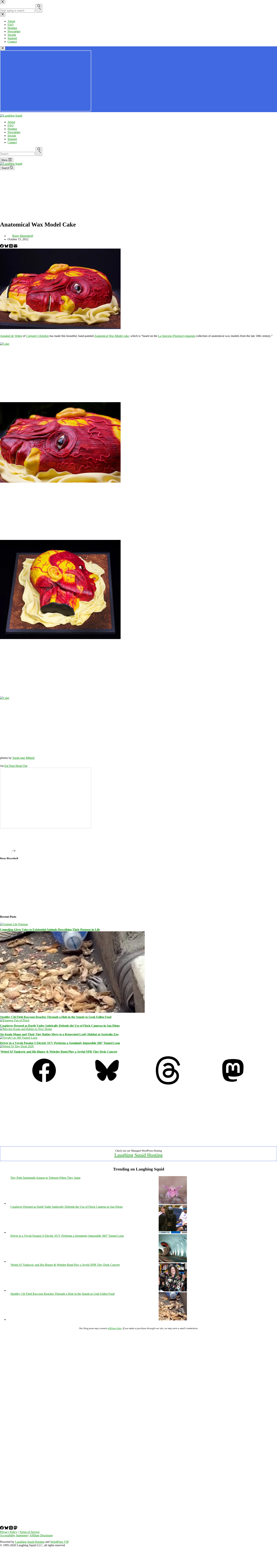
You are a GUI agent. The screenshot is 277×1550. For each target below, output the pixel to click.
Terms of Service (29, 1532)
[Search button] (39, 151)
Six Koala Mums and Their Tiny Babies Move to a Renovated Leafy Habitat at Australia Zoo (59, 1034)
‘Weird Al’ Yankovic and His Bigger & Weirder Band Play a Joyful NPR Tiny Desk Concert (58, 1051)
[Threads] (11, 246)
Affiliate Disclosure (41, 1535)
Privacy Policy (8, 1532)
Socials (12, 135)
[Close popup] (2, 48)
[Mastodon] (233, 1083)
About (11, 122)
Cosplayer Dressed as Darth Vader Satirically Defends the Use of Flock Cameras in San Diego (60, 1025)
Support (12, 139)
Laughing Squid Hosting (138, 1155)
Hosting (12, 128)
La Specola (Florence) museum (176, 336)
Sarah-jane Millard (23, 757)
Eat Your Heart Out (15, 765)
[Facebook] (2, 246)
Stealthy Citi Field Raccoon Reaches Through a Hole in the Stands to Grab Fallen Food (55, 1017)
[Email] (15, 246)
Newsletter (14, 132)
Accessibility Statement (14, 1535)
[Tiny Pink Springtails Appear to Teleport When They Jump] (173, 1203)
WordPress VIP (59, 1541)
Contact (12, 142)
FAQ (11, 125)
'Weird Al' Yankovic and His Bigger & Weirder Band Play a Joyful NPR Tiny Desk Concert (65, 1264)
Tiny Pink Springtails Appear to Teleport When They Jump (45, 1177)
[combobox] (17, 154)
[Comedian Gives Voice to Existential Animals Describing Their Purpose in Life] (14, 924)
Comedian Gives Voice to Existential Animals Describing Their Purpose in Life (50, 929)
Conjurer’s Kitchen (37, 336)
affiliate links (115, 1328)
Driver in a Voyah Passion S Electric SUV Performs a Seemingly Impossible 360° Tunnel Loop (60, 1043)
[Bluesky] (7, 246)
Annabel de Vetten (11, 336)
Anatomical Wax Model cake (111, 336)
